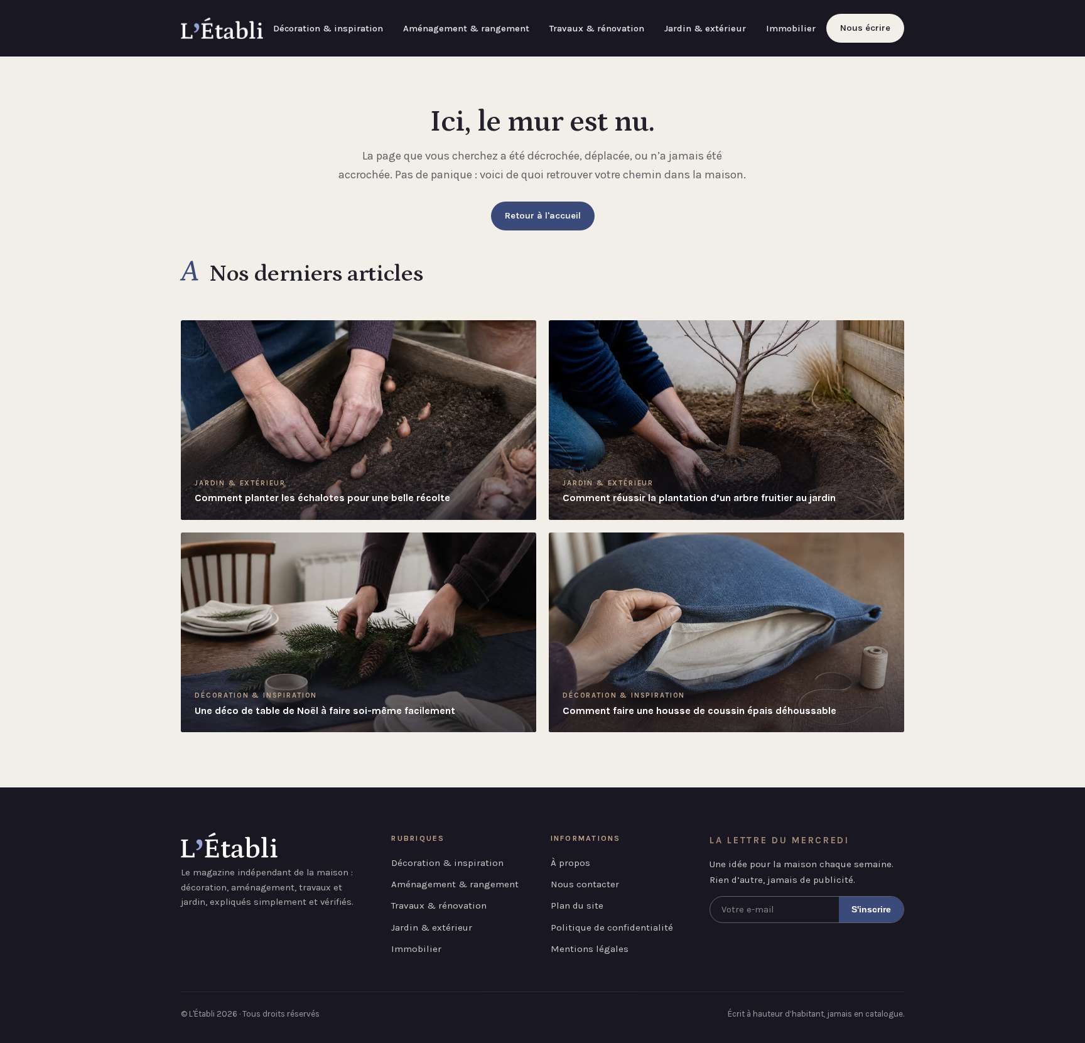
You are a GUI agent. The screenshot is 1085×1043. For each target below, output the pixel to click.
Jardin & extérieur (705, 28)
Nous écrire (865, 28)
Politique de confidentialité (612, 927)
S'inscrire (871, 909)
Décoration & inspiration (328, 28)
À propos (570, 862)
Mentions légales (590, 948)
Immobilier (791, 28)
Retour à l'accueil (543, 215)
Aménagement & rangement (466, 28)
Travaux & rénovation (596, 28)
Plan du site (577, 905)
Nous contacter (585, 884)
